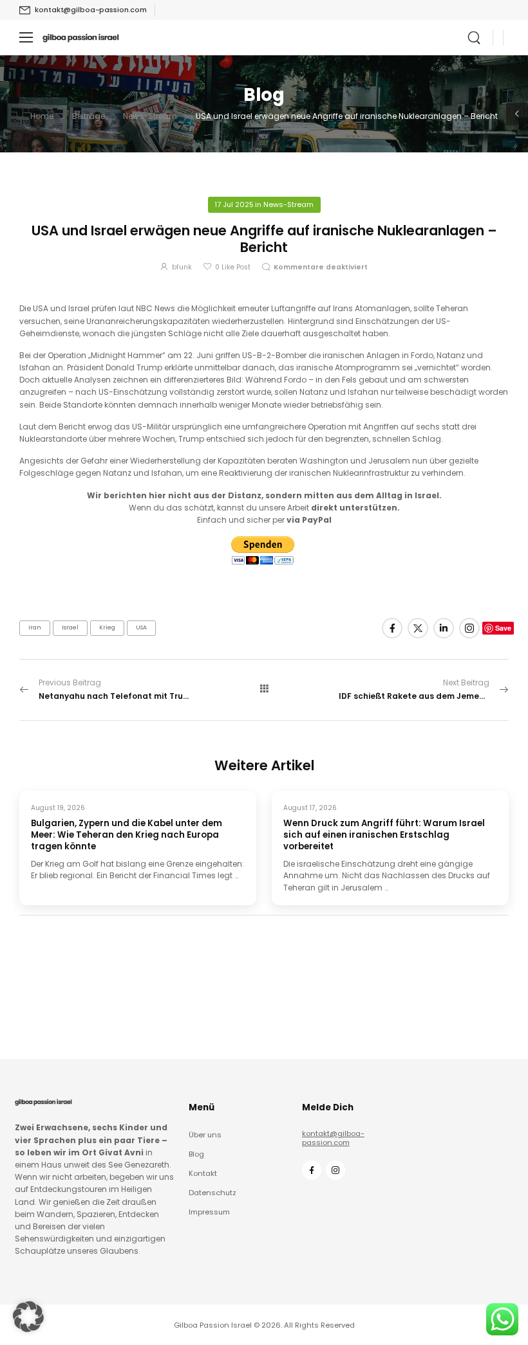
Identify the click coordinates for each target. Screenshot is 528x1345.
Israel (70, 627)
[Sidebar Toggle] (517, 114)
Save (503, 628)
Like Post (232, 267)
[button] (28, 1316)
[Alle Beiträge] (264, 689)
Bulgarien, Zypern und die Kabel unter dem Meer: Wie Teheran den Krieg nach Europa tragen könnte (126, 835)
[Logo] (80, 37)
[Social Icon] (392, 628)
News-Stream (150, 116)
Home (41, 116)
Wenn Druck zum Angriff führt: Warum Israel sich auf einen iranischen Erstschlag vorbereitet (384, 835)
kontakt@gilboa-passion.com (333, 1138)
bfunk (182, 267)
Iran (34, 627)
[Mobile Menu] (26, 37)
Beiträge (88, 116)
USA (141, 627)
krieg (107, 627)
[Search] (475, 38)
